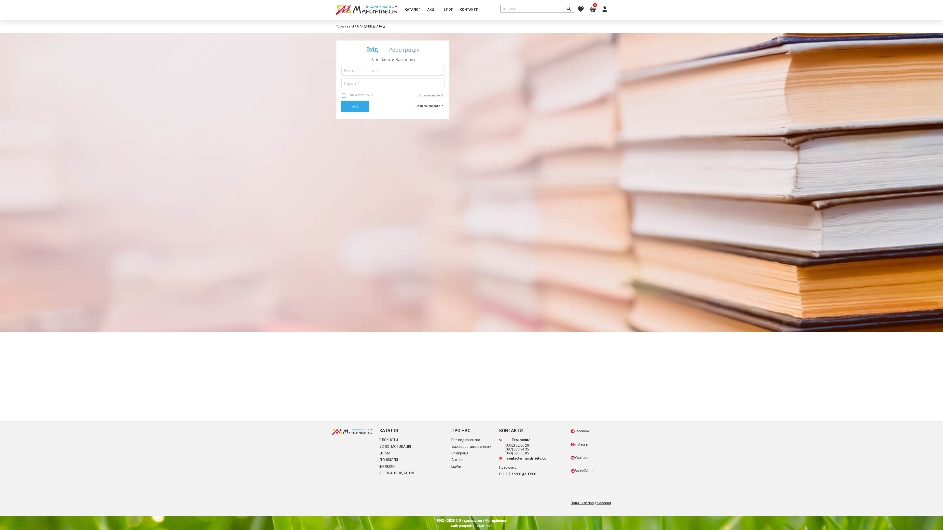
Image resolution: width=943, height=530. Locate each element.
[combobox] (537, 9)
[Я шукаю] (568, 9)
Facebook (582, 431)
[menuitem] (412, 10)
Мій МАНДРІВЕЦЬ (363, 26)
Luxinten (485, 526)
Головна (342, 26)
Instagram (583, 444)
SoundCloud (584, 471)
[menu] (441, 10)
